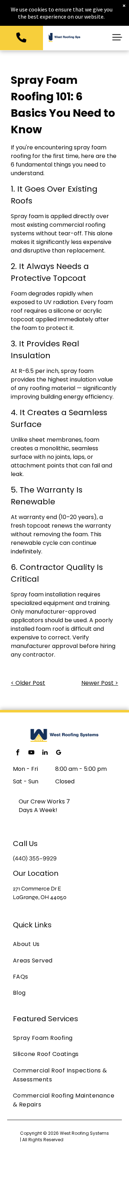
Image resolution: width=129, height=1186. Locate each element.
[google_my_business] (58, 753)
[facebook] (17, 753)
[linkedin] (44, 753)
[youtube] (31, 753)
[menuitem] (64, 944)
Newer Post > (99, 683)
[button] (117, 37)
